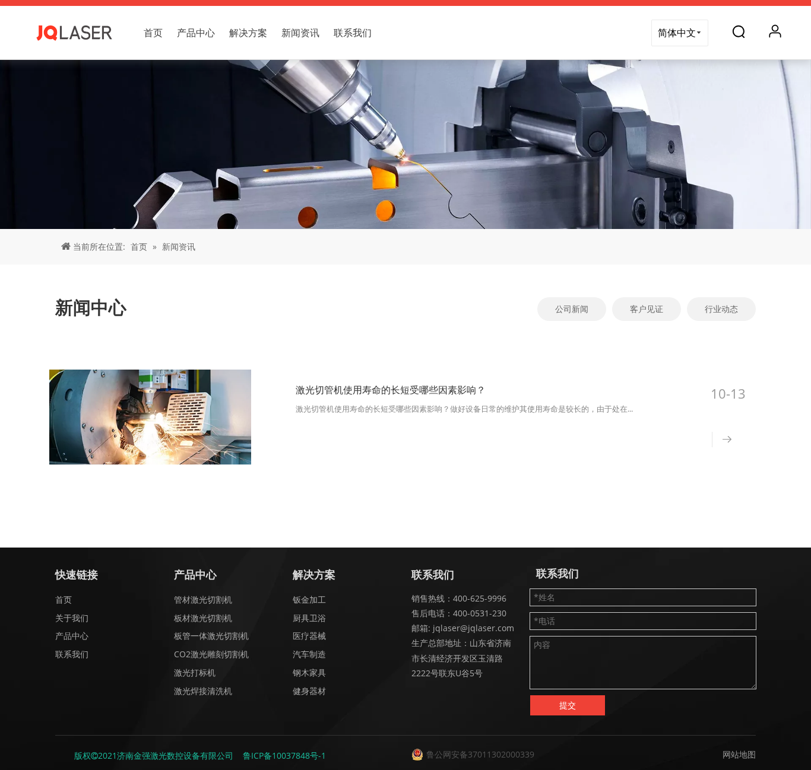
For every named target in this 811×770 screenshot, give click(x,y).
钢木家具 (309, 672)
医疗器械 (309, 635)
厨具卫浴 (309, 617)
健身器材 (309, 690)
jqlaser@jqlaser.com (472, 628)
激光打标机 (195, 672)
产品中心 (196, 32)
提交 (567, 705)
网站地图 (739, 754)
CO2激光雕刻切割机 (211, 654)
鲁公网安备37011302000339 (480, 754)
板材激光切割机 (203, 617)
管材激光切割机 (203, 599)
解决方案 (248, 32)
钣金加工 (309, 599)
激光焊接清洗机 (203, 690)
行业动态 (721, 308)
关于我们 (71, 617)
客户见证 (646, 308)
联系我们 (353, 32)
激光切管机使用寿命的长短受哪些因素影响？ (391, 389)
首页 (153, 32)
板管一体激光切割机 (211, 635)
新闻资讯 (300, 32)
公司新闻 (571, 308)
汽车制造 (309, 654)
